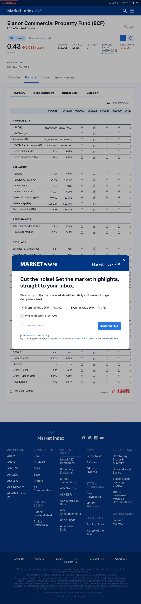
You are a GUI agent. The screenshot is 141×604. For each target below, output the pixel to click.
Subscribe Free (109, 326)
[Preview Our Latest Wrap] (34, 336)
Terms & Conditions (87, 338)
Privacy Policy (110, 338)
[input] (57, 325)
